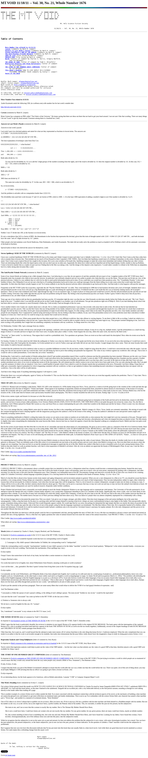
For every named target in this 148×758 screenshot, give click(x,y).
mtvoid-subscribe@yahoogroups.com (38, 93)
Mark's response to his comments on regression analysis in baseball (33, 643)
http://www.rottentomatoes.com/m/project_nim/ (33, 522)
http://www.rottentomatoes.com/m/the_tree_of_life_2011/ (36, 455)
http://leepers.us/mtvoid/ (25, 84)
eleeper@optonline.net (30, 83)
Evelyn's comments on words (21, 535)
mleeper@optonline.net (28, 81)
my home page (10, 755)
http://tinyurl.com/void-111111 (11, 107)
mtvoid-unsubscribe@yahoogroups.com (40, 94)
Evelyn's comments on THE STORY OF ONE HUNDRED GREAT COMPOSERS (40, 658)
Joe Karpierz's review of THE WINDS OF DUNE (28, 621)
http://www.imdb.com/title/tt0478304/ (23, 452)
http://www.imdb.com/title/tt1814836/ (23, 518)
